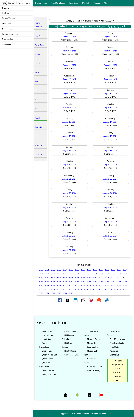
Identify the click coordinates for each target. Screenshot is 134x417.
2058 (59, 289)
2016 (77, 278)
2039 (125, 281)
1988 (89, 270)
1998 (59, 274)
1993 (119, 270)
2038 (119, 281)
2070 (41, 293)
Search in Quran (49, 374)
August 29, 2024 (69, 236)
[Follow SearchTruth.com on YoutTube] (101, 395)
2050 (101, 285)
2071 (47, 293)
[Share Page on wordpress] (107, 300)
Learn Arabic (92, 347)
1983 (59, 270)
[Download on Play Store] (77, 395)
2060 (71, 289)
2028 (59, 281)
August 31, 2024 (69, 250)
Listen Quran (47, 335)
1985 (71, 270)
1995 (41, 274)
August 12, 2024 (110, 108)
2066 (107, 289)
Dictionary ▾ (7, 29)
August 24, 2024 (110, 193)
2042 (53, 285)
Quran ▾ (5, 8)
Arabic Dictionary (94, 366)
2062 (83, 289)
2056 (47, 289)
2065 (101, 289)
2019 (95, 278)
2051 (107, 285)
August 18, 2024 (110, 150)
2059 (65, 289)
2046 (77, 285)
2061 (77, 289)
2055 (41, 289)
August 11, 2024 (69, 108)
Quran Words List (49, 355)
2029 (65, 281)
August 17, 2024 (69, 150)
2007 (113, 274)
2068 (119, 289)
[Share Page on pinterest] (91, 300)
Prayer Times (41, 3)
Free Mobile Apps (117, 339)
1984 (65, 270)
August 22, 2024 (110, 179)
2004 (95, 274)
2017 (83, 278)
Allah (106, 3)
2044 (65, 285)
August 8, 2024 (110, 79)
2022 (113, 278)
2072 (53, 293)
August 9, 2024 (69, 93)
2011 (47, 278)
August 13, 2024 (69, 122)
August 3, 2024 (69, 51)
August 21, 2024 (69, 179)
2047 (83, 285)
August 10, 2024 (110, 93)
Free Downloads (58, 3)
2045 (71, 285)
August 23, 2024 (69, 193)
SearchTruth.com (19, 3)
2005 (101, 274)
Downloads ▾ (7, 39)
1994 (125, 270)
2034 (95, 281)
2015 (71, 278)
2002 (83, 274)
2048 (89, 285)
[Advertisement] (83, 12)
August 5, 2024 (69, 65)
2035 (101, 281)
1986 (77, 270)
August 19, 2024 (69, 165)
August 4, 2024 (110, 51)
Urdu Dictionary (93, 370)
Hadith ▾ (5, 13)
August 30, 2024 (110, 236)
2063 (89, 289)
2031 (77, 281)
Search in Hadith (71, 355)
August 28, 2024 (110, 221)
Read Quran (47, 331)
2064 (95, 289)
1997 (53, 274)
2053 (119, 285)
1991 (107, 270)
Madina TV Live (93, 343)
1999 (65, 274)
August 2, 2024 (110, 36)
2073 (59, 293)
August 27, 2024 (69, 221)
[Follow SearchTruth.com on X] (89, 395)
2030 (71, 281)
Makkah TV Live (94, 339)
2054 (125, 285)
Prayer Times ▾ (8, 18)
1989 (95, 270)
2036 (107, 281)
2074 (65, 293)
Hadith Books (70, 351)
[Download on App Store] (65, 395)
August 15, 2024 (69, 136)
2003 (89, 274)
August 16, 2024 (110, 136)
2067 (113, 289)
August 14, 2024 (110, 122)
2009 (125, 274)
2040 (41, 285)
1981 (47, 270)
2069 (125, 289)
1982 (53, 270)
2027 (53, 281)
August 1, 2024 (69, 36)
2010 (41, 278)
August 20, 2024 (110, 165)
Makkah (85, 3)
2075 (71, 293)
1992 (113, 270)
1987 (83, 270)
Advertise (114, 351)
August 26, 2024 (110, 207)
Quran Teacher (48, 370)
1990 (101, 270)
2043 (59, 285)
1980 (41, 270)
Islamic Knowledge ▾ (11, 34)
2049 (95, 285)
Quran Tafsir (47, 351)
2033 (89, 281)
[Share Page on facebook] (60, 300)
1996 (47, 274)
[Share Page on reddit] (99, 300)
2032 (83, 281)
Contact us (6, 45)
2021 (107, 278)
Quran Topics (47, 359)
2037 (113, 281)
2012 (53, 278)
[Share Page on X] (67, 300)
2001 (77, 274)
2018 (89, 278)
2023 (119, 278)
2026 (47, 281)
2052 (113, 285)
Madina (96, 3)
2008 (119, 274)
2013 (59, 278)
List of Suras (47, 339)
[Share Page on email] (83, 300)
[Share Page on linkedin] (75, 300)
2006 (107, 274)
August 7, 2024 (69, 79)
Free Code (73, 3)
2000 (71, 274)
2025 (41, 281)
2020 (101, 278)
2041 (47, 285)
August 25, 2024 (69, 207)
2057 (53, 289)
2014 (65, 278)
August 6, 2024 (110, 65)
